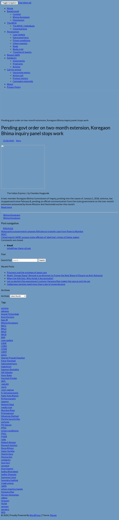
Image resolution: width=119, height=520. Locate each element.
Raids (15, 46)
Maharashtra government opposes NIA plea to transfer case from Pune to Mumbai (42, 230)
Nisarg (53, 515)
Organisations (20, 28)
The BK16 (12, 22)
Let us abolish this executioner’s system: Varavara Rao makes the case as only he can (48, 281)
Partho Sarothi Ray (10, 419)
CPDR (4, 349)
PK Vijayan (6, 424)
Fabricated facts (21, 37)
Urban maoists (20, 43)
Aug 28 (4, 319)
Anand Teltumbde (10, 314)
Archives (5, 295)
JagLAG (5, 384)
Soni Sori (5, 462)
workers (5, 509)
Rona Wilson (7, 448)
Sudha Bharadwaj (9, 471)
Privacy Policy (14, 87)
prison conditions (10, 430)
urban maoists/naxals (12, 488)
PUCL (4, 433)
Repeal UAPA (13, 55)
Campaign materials (23, 81)
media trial (6, 407)
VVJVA (4, 503)
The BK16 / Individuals (24, 25)
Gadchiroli (6, 366)
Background (13, 11)
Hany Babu (6, 375)
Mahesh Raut (7, 404)
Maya (18, 141)
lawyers (5, 401)
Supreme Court (8, 477)
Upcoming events (21, 72)
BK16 (3, 334)
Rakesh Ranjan (8, 442)
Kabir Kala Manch (9, 395)
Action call (18, 75)
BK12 (3, 328)
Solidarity (12, 57)
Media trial (18, 49)
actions (5, 308)
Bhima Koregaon (21, 17)
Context (17, 14)
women (5, 506)
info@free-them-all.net (19, 248)
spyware (5, 465)
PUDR (4, 436)
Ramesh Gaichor (9, 445)
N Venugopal (7, 413)
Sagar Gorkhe (8, 451)
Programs (18, 63)
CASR (3, 343)
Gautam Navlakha (10, 369)
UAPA (4, 486)
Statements (19, 60)
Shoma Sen (6, 456)
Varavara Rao (7, 491)
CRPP (4, 351)
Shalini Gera (7, 454)
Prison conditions (21, 40)
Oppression (18, 20)
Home (10, 8)
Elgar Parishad (8, 360)
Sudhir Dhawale (8, 474)
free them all (24, 2)
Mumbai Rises (8, 410)
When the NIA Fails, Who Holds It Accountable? (30, 278)
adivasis (5, 311)
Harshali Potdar (9, 378)
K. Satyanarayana (9, 392)
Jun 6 (3, 386)
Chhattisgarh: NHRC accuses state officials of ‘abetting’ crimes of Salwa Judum (40, 236)
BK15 (3, 331)
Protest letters (20, 78)
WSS (3, 512)
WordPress (35, 515)
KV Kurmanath (8, 398)
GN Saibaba (6, 372)
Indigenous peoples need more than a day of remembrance (36, 284)
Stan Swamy (7, 468)
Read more (6, 207)
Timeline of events (22, 52)
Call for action (14, 69)
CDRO (4, 346)
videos (4, 497)
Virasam (5, 500)
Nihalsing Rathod (10, 416)
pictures (5, 421)
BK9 (3, 337)
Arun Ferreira (7, 316)
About (10, 84)
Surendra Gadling (9, 480)
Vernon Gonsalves (10, 494)
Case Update (19, 34)
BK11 (3, 325)
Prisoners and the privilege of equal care (27, 272)
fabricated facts (9, 363)
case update (7, 340)
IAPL (3, 381)
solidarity (6, 459)
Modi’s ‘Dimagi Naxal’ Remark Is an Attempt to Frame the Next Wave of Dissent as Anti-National (55, 275)
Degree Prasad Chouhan (13, 357)
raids (3, 439)
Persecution (13, 31)
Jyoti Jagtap (7, 389)
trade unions (7, 483)
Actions (16, 66)
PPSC (4, 427)
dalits (4, 354)
